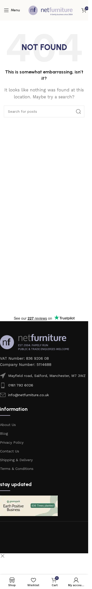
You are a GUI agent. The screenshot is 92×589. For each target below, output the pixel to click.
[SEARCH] (78, 111)
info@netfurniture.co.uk (28, 395)
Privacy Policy (12, 442)
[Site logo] (50, 10)
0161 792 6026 (20, 385)
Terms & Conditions (16, 469)
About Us (8, 425)
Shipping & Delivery (16, 460)
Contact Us (9, 451)
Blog (4, 433)
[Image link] (34, 341)
